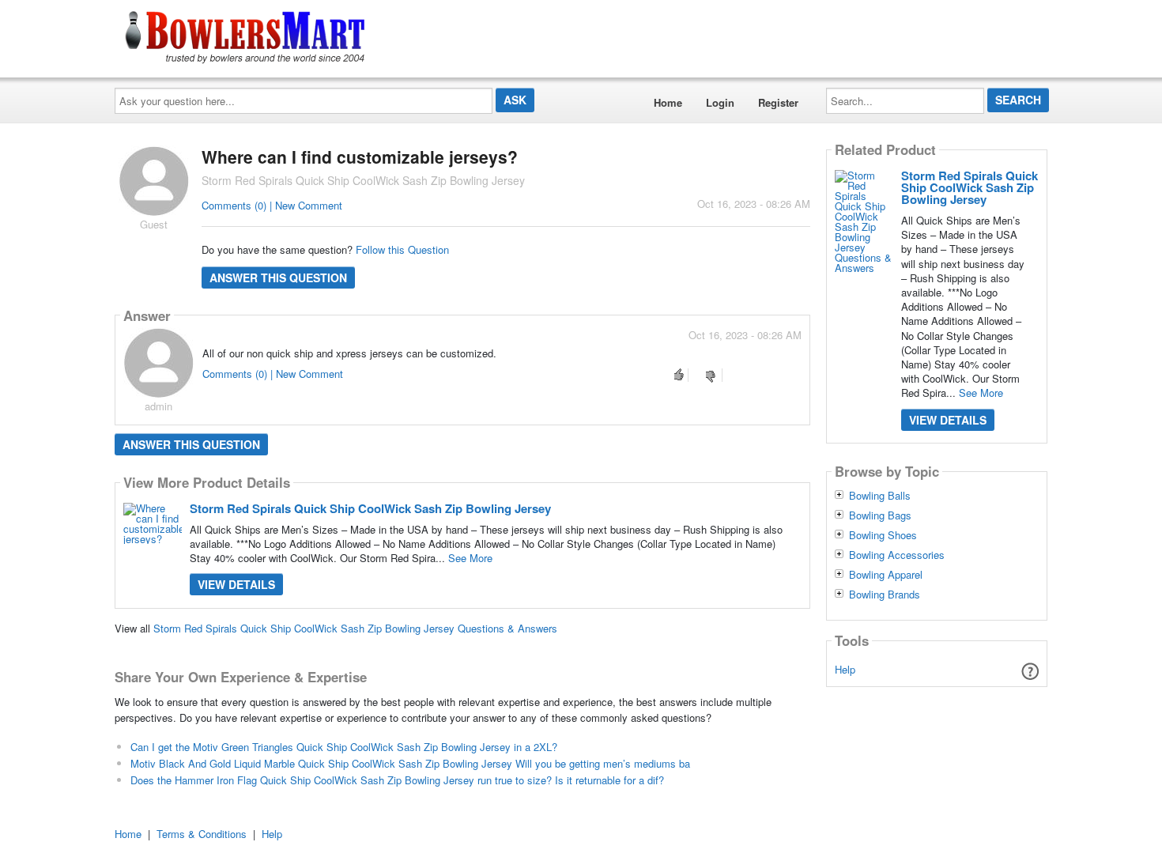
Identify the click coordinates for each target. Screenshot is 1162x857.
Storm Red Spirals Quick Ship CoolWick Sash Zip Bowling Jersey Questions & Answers (355, 628)
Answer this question (278, 277)
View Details (236, 584)
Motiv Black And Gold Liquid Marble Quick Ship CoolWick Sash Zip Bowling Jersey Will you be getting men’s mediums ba (410, 763)
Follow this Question (402, 249)
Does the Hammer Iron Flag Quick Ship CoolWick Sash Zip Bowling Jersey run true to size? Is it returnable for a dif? (397, 779)
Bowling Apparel (885, 574)
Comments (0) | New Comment (272, 205)
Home (668, 102)
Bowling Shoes (883, 535)
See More (470, 557)
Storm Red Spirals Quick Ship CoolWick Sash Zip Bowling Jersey (370, 508)
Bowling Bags (880, 515)
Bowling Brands (884, 594)
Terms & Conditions (202, 833)
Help (845, 669)
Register (778, 102)
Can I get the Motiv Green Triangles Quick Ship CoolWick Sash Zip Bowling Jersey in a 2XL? (343, 746)
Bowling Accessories (897, 555)
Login (720, 102)
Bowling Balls (880, 495)
